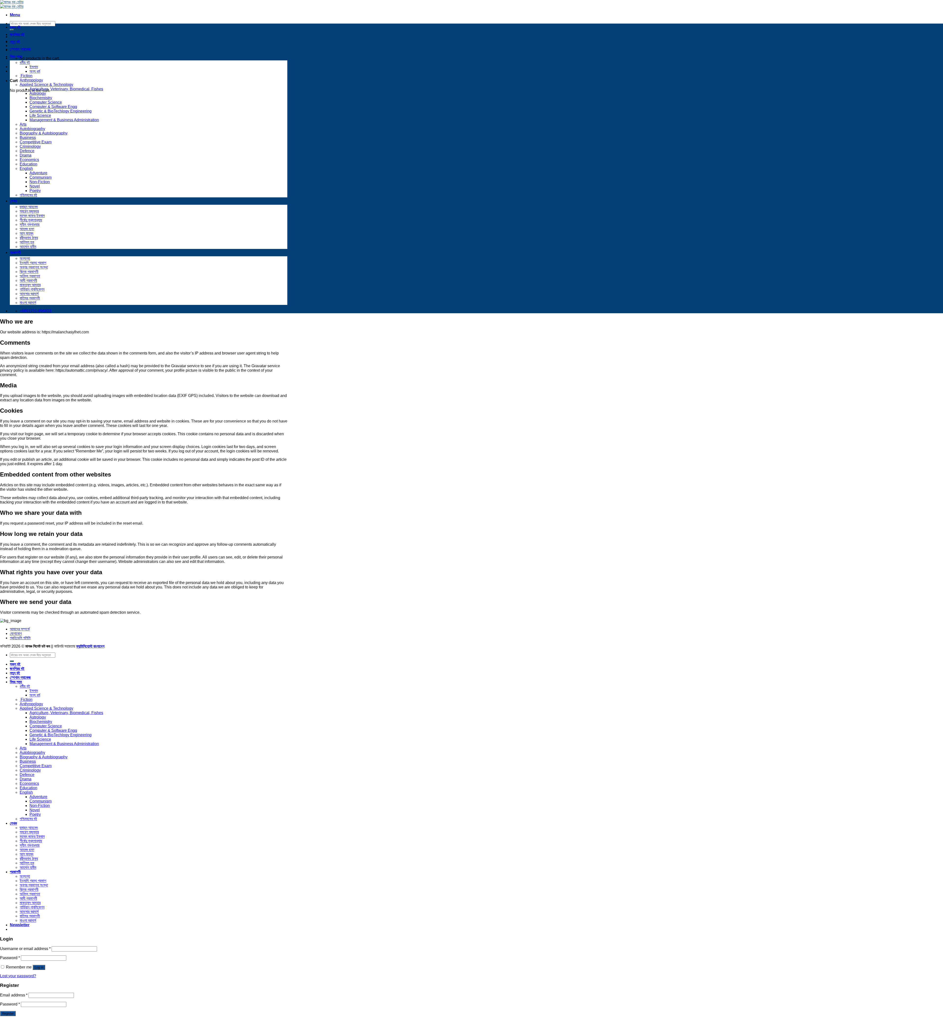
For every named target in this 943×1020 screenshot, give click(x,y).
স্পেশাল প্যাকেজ (20, 49)
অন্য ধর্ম (34, 71)
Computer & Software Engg (53, 107)
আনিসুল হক (27, 242)
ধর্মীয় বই (25, 62)
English (26, 168)
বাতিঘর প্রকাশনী (30, 298)
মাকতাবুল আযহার (30, 285)
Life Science (40, 115)
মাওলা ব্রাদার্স (28, 302)
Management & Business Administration (64, 120)
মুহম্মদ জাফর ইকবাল (32, 216)
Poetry (35, 191)
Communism (40, 177)
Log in (39, 967)
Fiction (26, 76)
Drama (25, 155)
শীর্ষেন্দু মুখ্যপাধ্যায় (31, 220)
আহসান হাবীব (28, 247)
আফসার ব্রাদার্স (29, 294)
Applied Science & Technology (46, 84)
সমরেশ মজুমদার (29, 211)
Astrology (37, 93)
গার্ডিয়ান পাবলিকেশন (32, 289)
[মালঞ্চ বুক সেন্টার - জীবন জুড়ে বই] (11, 4)
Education (28, 164)
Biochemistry (40, 98)
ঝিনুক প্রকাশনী (29, 272)
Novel (34, 186)
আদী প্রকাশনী (28, 280)
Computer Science (45, 102)
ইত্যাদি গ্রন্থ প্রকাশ (33, 263)
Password (10, 958)
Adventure (38, 173)
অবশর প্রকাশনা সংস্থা (34, 267)
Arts (23, 124)
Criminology (30, 146)
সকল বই (15, 27)
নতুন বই (15, 42)
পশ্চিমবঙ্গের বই (28, 195)
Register (8, 1013)
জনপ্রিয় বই (17, 34)
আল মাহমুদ (26, 233)
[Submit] (12, 661)
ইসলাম (33, 67)
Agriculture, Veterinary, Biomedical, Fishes (66, 89)
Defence (27, 151)
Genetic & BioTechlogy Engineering (60, 111)
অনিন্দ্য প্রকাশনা (30, 276)
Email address (14, 995)
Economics (29, 160)
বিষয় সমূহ (16, 56)
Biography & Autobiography (44, 133)
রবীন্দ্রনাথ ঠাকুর (29, 238)
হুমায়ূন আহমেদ (29, 207)
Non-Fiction (39, 182)
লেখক (13, 201)
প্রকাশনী (15, 252)
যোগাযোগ (16, 633)
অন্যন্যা (25, 258)
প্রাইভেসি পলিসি (20, 638)
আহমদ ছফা (27, 229)
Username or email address (25, 949)
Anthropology (31, 80)
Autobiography (32, 129)
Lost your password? (18, 976)
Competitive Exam (36, 142)
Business (28, 138)
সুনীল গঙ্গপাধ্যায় (30, 224)
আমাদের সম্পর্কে (20, 629)
